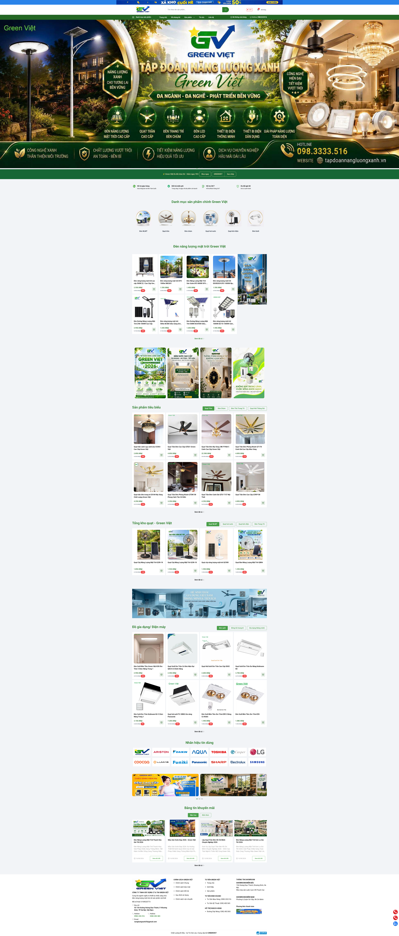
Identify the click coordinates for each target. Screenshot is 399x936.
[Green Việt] (143, 10)
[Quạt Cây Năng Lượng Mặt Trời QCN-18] (149, 545)
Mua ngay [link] (205, 174)
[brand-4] (199, 752)
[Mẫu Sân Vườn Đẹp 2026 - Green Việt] (182, 828)
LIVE (250, 9)
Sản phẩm (211, 891)
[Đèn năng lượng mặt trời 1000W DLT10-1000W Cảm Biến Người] (224, 307)
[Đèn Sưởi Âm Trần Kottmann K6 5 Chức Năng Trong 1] (149, 696)
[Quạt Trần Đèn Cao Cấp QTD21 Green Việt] (182, 429)
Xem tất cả (198, 339)
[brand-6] (238, 752)
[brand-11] (199, 762)
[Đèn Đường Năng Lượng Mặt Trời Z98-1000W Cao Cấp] (145, 307)
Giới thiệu (210, 887)
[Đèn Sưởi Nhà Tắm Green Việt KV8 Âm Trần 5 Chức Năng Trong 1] (149, 648)
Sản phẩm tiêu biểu (146, 407)
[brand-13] (238, 762)
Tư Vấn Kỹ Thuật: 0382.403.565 (218, 903)
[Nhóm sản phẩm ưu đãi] (252, 279)
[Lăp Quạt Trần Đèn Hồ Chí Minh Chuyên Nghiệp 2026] (216, 828)
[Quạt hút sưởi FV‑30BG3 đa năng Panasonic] (182, 696)
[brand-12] (219, 762)
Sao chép (230, 174)
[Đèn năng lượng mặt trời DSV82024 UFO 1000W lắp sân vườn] (224, 267)
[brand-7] (257, 752)
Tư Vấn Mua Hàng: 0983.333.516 (219, 899)
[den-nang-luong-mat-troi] (199, 94)
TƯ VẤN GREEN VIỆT (212, 880)
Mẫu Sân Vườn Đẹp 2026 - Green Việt (182, 840)
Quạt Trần (208, 408)
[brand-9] (161, 762)
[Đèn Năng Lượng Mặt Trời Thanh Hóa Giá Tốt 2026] (148, 828)
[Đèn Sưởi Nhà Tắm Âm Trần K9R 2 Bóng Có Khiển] (216, 696)
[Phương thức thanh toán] (251, 911)
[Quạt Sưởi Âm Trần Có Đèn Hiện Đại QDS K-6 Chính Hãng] (182, 648)
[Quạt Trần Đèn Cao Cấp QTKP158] (250, 477)
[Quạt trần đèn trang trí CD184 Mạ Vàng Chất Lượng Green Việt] (149, 477)
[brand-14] (257, 762)
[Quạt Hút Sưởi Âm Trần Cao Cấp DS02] (216, 648)
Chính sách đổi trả (182, 891)
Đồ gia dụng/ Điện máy (149, 627)
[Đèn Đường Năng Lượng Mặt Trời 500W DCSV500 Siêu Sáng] (198, 307)
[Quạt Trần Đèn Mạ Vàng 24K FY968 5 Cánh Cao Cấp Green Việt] (216, 429)
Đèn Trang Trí (260, 524)
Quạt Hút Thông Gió (257, 408)
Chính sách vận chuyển (184, 899)
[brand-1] (142, 752)
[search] (225, 9)
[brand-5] (219, 752)
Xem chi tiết (156, 858)
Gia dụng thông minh (257, 628)
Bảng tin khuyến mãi (199, 808)
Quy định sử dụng (182, 895)
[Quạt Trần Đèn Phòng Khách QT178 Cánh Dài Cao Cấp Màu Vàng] (250, 429)
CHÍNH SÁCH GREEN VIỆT (183, 880)
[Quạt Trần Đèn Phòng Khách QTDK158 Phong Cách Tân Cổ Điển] (182, 477)
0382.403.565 (155, 916)
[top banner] (199, 2)
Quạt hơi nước (228, 524)
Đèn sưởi (222, 628)
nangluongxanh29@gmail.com (145, 922)
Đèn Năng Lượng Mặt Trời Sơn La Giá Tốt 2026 (250, 841)
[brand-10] (180, 762)
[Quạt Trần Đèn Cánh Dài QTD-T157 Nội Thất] (216, 477)
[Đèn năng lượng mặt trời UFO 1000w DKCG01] (171, 267)
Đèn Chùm (222, 408)
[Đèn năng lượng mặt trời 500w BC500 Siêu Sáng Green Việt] (171, 307)
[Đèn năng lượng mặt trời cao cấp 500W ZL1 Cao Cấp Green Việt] (145, 267)
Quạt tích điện (244, 524)
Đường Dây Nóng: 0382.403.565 (218, 911)
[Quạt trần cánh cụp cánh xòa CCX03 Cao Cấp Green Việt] (149, 429)
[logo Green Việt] (151, 884)
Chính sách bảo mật (183, 887)
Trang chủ (210, 883)
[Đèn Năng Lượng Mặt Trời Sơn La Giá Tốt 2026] (250, 828)
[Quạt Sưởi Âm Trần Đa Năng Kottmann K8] (250, 648)
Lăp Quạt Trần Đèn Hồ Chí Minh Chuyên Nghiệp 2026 (213, 841)
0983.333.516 (139, 916)
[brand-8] (142, 762)
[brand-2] (161, 752)
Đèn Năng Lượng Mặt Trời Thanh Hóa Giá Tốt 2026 (147, 841)
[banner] (150, 373)
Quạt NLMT (213, 524)
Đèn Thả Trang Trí (237, 408)
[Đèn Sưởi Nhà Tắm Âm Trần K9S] (250, 696)
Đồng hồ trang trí (237, 628)
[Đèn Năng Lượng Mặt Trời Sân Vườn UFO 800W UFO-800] (198, 267)
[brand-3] (180, 752)
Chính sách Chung (182, 883)
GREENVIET (212, 933)
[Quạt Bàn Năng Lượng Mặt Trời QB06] (250, 545)
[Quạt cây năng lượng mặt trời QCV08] (216, 545)
